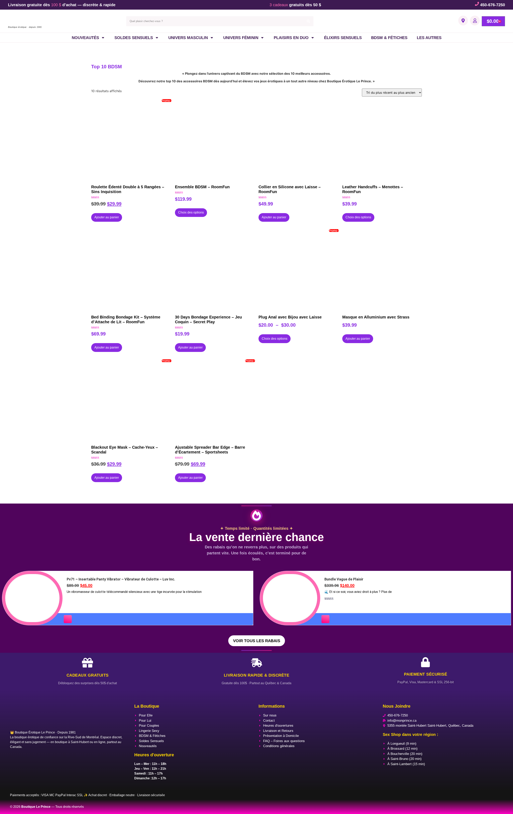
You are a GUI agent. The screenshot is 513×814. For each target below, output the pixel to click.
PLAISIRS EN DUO (291, 37)
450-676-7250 (492, 5)
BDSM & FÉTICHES (389, 37)
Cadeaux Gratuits (88, 675)
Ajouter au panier (106, 217)
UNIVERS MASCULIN (188, 37)
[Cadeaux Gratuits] (87, 662)
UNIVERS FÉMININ (240, 37)
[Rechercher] (308, 21)
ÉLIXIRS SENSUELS (343, 37)
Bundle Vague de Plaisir (343, 579)
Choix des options (191, 212)
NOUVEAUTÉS (85, 37)
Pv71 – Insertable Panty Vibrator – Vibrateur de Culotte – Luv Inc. (121, 579)
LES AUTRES (429, 37)
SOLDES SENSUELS (133, 37)
